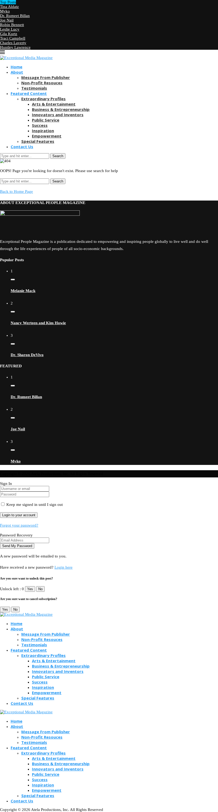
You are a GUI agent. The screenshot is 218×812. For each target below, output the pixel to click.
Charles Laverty (13, 43)
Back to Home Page (16, 191)
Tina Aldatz (9, 7)
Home (16, 66)
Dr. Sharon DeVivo (27, 355)
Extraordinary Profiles (43, 98)
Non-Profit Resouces (41, 82)
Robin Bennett (12, 25)
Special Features (37, 141)
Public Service (45, 120)
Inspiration (43, 130)
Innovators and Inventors (57, 114)
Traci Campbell (12, 38)
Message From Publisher (45, 77)
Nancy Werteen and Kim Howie (38, 323)
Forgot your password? (19, 525)
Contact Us (22, 146)
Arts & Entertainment (54, 104)
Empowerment (46, 136)
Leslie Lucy (9, 29)
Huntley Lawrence (15, 47)
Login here (63, 567)
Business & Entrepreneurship (61, 109)
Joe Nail (7, 20)
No (40, 589)
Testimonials (34, 88)
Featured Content (29, 93)
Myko (5, 11)
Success (40, 125)
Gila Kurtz (8, 34)
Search (57, 156)
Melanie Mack (23, 291)
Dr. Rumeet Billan (15, 16)
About (17, 72)
